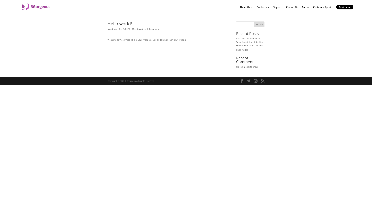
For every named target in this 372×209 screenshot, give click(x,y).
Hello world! (242, 49)
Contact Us (292, 7)
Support (277, 7)
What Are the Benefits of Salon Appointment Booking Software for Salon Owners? (249, 42)
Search (259, 24)
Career (305, 7)
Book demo (344, 7)
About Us (245, 7)
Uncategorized (139, 29)
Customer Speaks (322, 7)
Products (262, 7)
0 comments (155, 29)
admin (113, 29)
